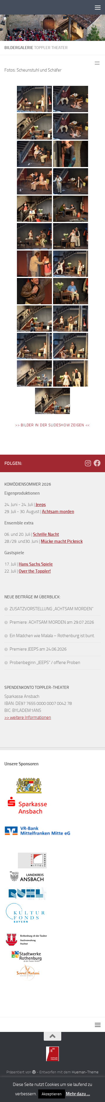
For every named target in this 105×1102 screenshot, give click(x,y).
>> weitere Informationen (27, 717)
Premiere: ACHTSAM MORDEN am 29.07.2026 (52, 622)
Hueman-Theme (85, 1072)
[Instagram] (87, 463)
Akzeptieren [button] (52, 1094)
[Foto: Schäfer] (70, 99)
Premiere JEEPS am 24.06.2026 (38, 649)
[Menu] (97, 7)
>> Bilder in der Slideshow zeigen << (52, 425)
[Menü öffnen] (97, 63)
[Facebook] (97, 463)
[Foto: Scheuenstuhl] (34, 99)
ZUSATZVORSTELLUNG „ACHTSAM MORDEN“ (51, 608)
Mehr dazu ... (78, 1093)
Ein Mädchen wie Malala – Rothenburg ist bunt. (52, 635)
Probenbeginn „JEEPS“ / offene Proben (45, 662)
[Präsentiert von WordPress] (34, 1072)
